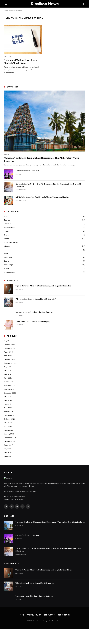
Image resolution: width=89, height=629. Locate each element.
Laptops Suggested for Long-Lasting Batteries (34, 312)
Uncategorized (9, 272)
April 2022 (8, 426)
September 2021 (10, 441)
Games (6, 235)
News (6, 253)
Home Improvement (11, 242)
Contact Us (49, 615)
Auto (6, 216)
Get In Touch (64, 615)
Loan (6, 250)
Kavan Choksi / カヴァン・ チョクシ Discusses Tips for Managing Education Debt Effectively (48, 185)
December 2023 (10, 393)
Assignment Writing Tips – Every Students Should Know (20, 61)
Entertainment (9, 227)
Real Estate (8, 257)
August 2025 (8, 352)
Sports (6, 261)
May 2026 (7, 341)
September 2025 (10, 348)
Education (8, 56)
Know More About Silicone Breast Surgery (33, 321)
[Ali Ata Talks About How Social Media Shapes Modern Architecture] (8, 200)
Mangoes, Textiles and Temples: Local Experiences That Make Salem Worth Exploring (41, 159)
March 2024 (8, 382)
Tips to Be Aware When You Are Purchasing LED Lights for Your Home (44, 286)
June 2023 (8, 400)
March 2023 (8, 411)
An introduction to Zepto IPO (27, 171)
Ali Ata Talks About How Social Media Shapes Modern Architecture (42, 197)
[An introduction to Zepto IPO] (8, 174)
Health (6, 239)
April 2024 (8, 378)
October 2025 (9, 344)
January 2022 (9, 434)
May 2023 (7, 404)
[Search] (82, 3)
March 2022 (8, 430)
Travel (6, 154)
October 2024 (9, 359)
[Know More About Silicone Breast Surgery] (8, 325)
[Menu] (6, 3)
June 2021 (7, 452)
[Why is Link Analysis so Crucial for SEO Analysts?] (8, 302)
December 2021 (10, 438)
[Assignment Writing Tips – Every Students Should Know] (23, 39)
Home (6, 11)
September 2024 (10, 363)
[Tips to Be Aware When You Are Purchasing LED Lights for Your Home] (8, 289)
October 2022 (9, 419)
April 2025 (8, 356)
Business (7, 220)
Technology (8, 265)
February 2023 (9, 415)
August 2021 (8, 445)
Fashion (7, 231)
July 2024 (7, 371)
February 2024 (9, 385)
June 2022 (8, 423)
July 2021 (7, 449)
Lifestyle (7, 246)
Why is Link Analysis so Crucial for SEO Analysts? (36, 299)
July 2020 (7, 456)
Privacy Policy (34, 615)
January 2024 (9, 389)
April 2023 (8, 408)
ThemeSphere (57, 621)
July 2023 (7, 397)
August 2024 (8, 367)
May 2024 (7, 374)
